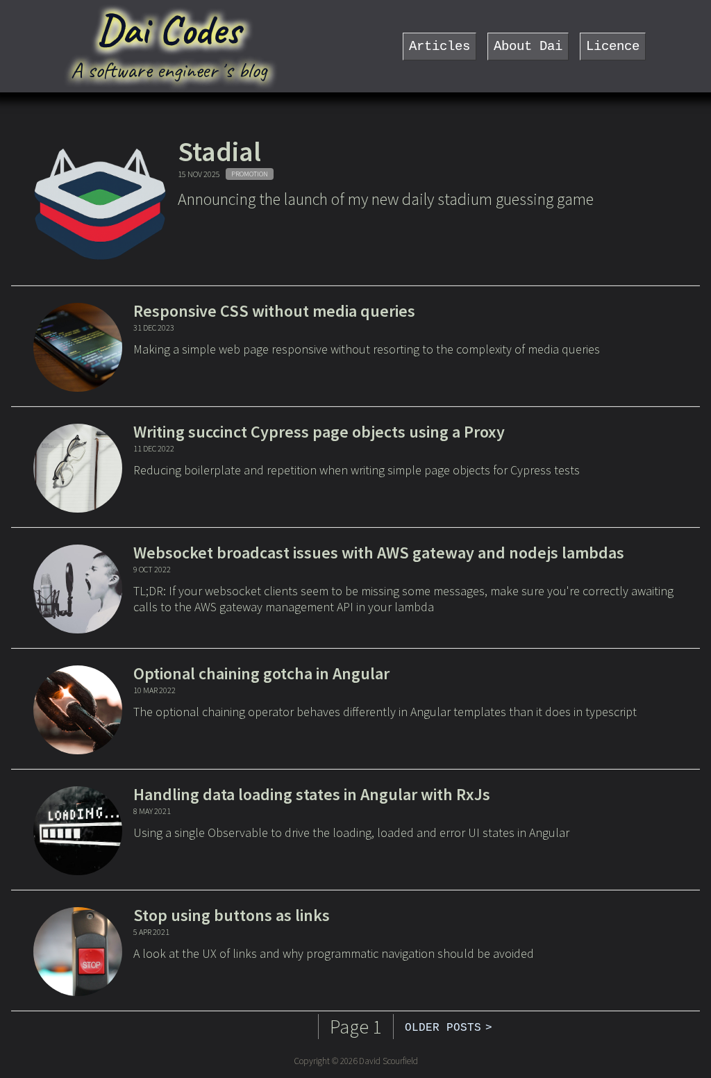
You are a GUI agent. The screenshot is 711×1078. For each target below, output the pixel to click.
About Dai (528, 46)
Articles (439, 46)
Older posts (443, 1028)
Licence (612, 46)
